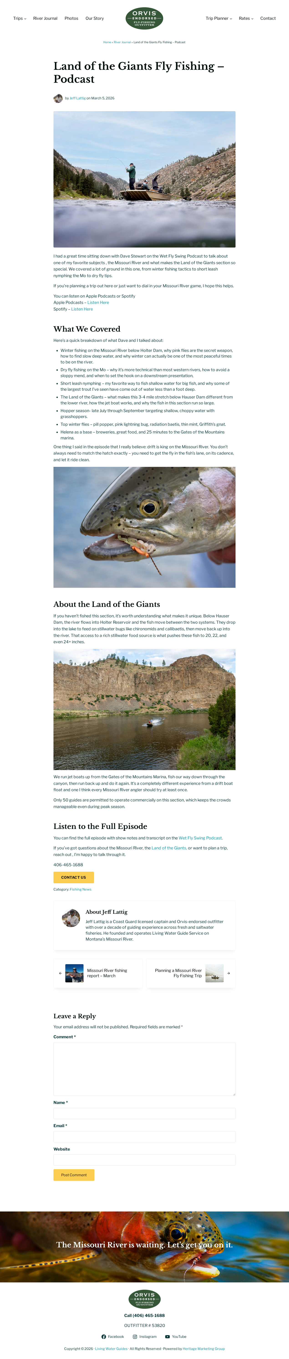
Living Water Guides (111, 1349)
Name (60, 1102)
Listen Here (98, 302)
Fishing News (80, 889)
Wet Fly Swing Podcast (200, 838)
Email (60, 1125)
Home (107, 42)
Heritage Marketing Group (204, 1349)
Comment (64, 1036)
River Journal (122, 42)
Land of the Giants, (169, 848)
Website (61, 1149)
